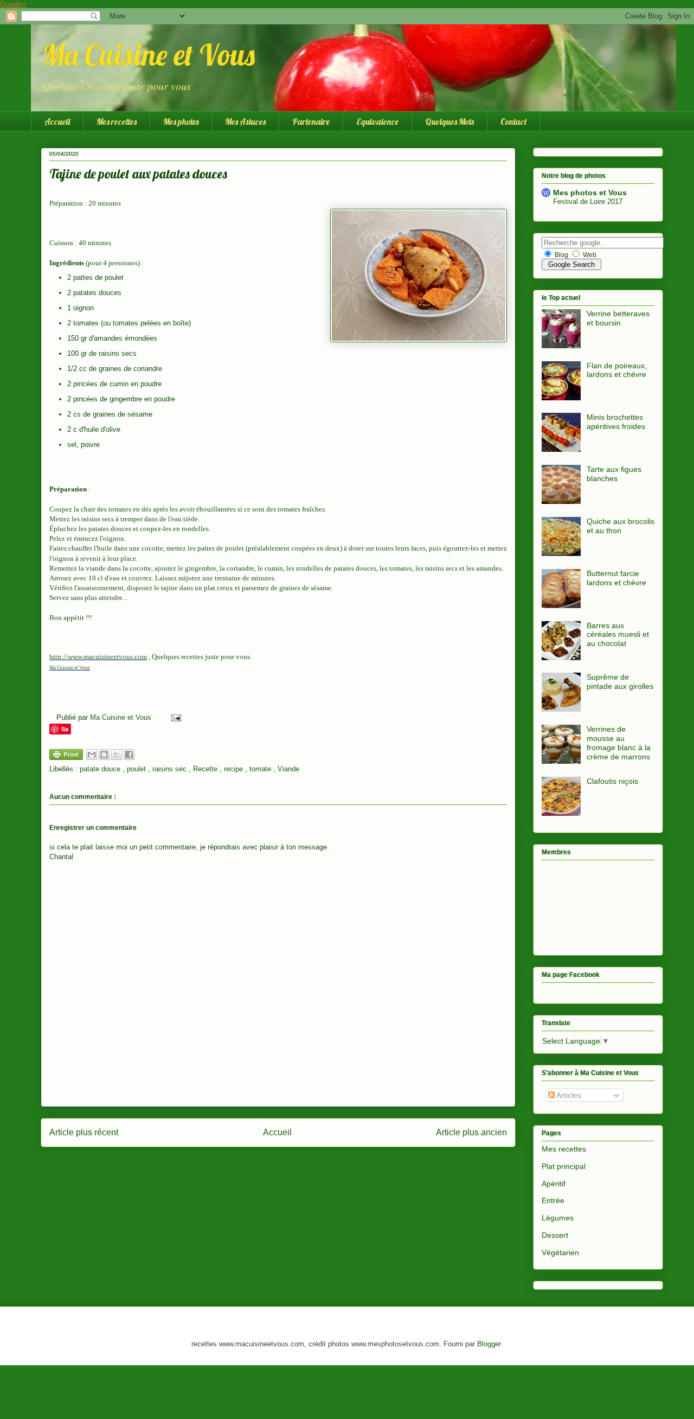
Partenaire (311, 121)
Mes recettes (117, 121)
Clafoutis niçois (612, 781)
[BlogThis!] (104, 754)
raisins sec (170, 769)
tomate (261, 769)
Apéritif (554, 1183)
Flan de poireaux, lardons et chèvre (617, 370)
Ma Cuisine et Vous (148, 54)
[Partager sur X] (116, 754)
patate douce (101, 769)
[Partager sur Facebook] (129, 754)
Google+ (13, 4)
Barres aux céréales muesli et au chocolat (618, 634)
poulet (137, 769)
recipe (234, 769)
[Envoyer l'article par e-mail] (174, 717)
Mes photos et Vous (590, 192)
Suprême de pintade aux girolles (620, 682)
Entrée (553, 1200)
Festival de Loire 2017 (587, 201)
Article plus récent (83, 1132)
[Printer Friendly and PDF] (66, 756)
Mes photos (180, 121)
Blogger (488, 1344)
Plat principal (564, 1166)
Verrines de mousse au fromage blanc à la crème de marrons (619, 742)
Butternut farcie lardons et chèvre (616, 578)
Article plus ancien (471, 1132)
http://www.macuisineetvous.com (98, 657)
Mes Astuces (245, 121)
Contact (513, 121)
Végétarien (560, 1252)
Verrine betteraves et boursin (618, 318)
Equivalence (377, 121)
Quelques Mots (449, 121)
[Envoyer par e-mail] (91, 754)
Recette (206, 769)
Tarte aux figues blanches (614, 474)
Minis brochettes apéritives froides (616, 422)
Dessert (555, 1235)
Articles (568, 1095)
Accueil (57, 121)
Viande (288, 769)
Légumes (558, 1217)
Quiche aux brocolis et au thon (620, 526)
